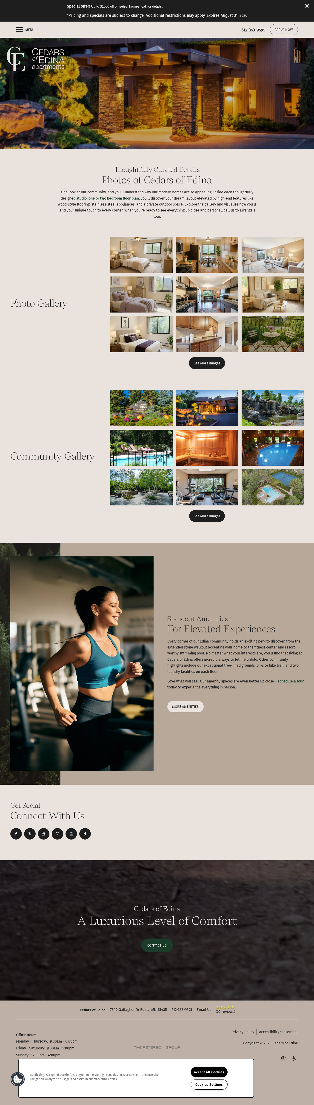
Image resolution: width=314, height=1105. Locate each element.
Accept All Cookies (209, 1071)
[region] (136, 1078)
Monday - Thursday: (32, 1041)
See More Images (207, 363)
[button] (307, 5)
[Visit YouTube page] (71, 834)
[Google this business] (43, 834)
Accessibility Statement (278, 1032)
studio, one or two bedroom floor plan (107, 198)
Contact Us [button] (157, 945)
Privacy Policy (242, 1032)
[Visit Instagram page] (57, 834)
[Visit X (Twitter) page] (30, 834)
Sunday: (22, 1055)
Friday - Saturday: (30, 1048)
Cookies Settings (209, 1084)
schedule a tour (291, 681)
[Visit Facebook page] (16, 834)
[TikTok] (85, 834)
